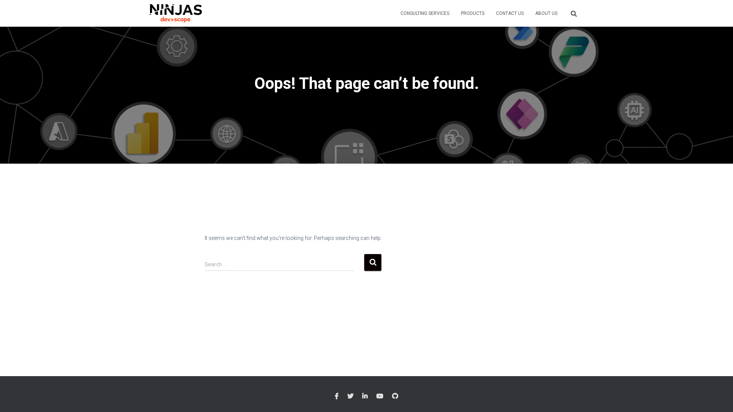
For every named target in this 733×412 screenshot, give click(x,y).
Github (395, 396)
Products (472, 13)
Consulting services (424, 13)
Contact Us (510, 13)
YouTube (380, 396)
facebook (336, 396)
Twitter (350, 396)
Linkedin (364, 396)
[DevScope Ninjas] (175, 13)
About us (546, 13)
